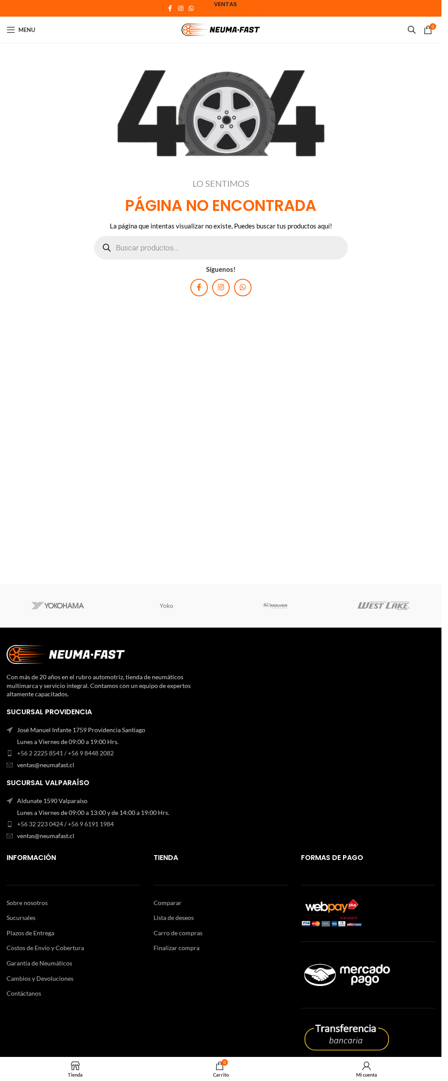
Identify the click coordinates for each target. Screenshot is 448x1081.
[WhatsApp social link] (191, 8)
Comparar (168, 902)
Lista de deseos (174, 917)
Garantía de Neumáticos (39, 963)
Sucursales (21, 917)
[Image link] (66, 653)
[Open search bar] (411, 29)
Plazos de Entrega (30, 933)
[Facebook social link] (170, 8)
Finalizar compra (177, 947)
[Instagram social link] (180, 8)
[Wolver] (274, 606)
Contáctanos (24, 993)
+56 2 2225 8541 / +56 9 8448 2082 (65, 753)
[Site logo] (221, 29)
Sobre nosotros (27, 902)
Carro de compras (178, 933)
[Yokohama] (58, 606)
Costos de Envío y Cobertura (45, 947)
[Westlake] (383, 606)
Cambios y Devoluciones (40, 978)
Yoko (166, 605)
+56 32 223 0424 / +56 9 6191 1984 (65, 824)
